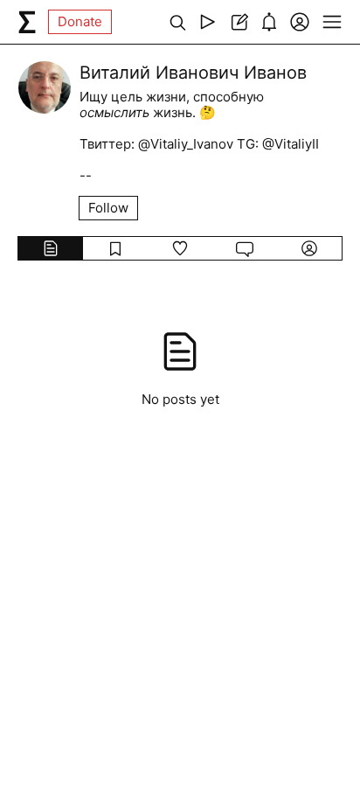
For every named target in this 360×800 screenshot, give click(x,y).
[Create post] (238, 21)
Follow (108, 207)
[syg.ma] (27, 21)
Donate (80, 21)
